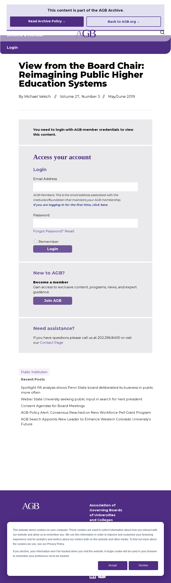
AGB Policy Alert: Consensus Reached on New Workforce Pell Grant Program (86, 412)
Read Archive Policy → (47, 21)
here (103, 205)
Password (41, 215)
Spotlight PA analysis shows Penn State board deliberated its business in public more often (87, 390)
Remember (49, 241)
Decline (143, 565)
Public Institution (34, 372)
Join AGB (52, 301)
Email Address (45, 179)
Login (12, 47)
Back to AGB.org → (124, 22)
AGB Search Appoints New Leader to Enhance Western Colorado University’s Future (86, 421)
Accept (112, 565)
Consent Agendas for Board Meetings (53, 406)
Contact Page (51, 342)
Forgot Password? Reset (53, 231)
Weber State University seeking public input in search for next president (81, 399)
